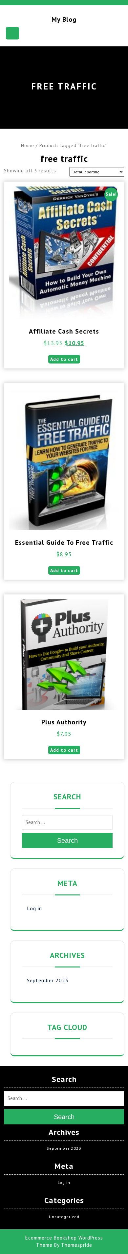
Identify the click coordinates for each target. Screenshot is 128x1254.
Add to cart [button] (64, 359)
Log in (34, 908)
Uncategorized (64, 1216)
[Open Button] (12, 33)
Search (67, 840)
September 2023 (48, 980)
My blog (64, 19)
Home (27, 145)
